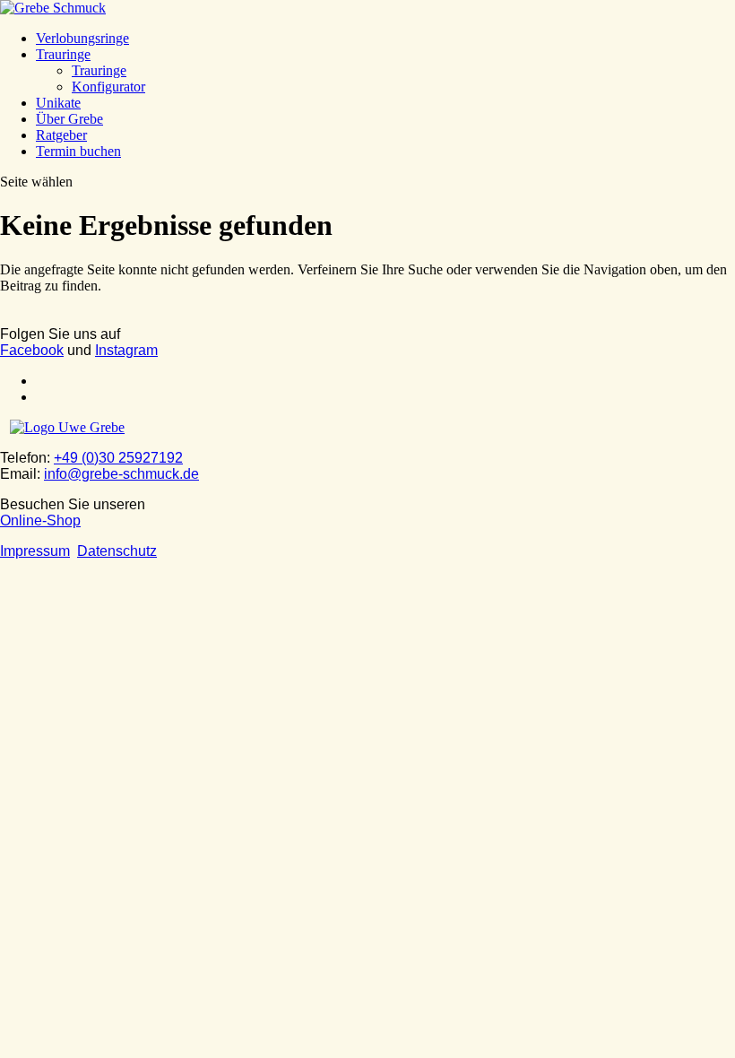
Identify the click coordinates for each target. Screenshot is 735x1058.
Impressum (35, 551)
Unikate (58, 102)
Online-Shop (40, 520)
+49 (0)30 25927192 (118, 457)
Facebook (32, 350)
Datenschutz (117, 551)
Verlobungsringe (82, 38)
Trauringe (63, 54)
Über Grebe (69, 118)
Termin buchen (78, 151)
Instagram (126, 350)
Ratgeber (61, 135)
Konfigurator (108, 86)
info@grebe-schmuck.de (121, 473)
